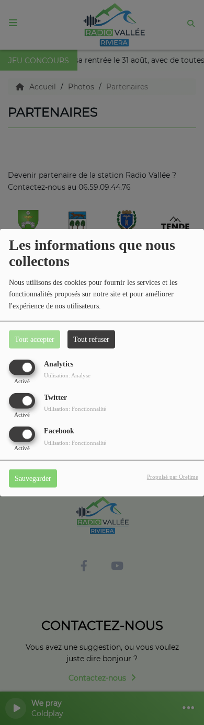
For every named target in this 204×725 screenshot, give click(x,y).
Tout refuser (91, 339)
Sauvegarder (33, 478)
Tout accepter (34, 339)
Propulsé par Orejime (172, 477)
